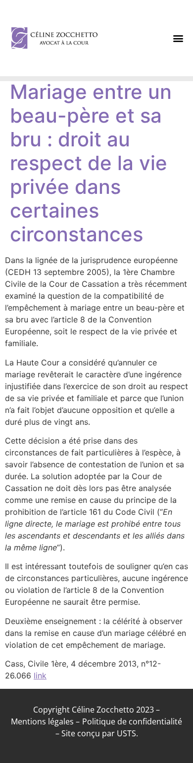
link (40, 675)
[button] (178, 38)
